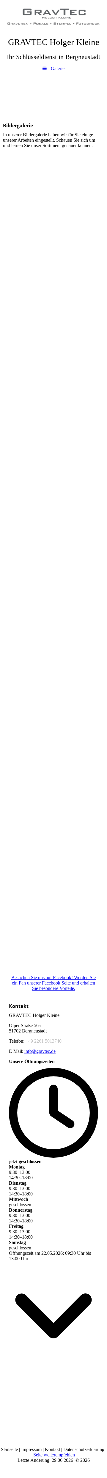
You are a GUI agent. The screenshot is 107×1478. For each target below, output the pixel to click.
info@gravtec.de (40, 1051)
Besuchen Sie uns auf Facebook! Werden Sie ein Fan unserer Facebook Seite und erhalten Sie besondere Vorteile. (53, 983)
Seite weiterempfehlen (54, 1454)
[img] (53, 16)
